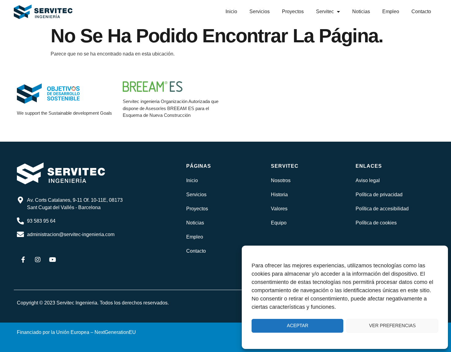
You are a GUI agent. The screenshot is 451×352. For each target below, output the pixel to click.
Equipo (279, 222)
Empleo (390, 11)
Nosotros (281, 180)
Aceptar (297, 325)
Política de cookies (376, 222)
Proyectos (293, 11)
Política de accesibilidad (382, 208)
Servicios (259, 11)
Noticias (361, 11)
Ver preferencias (392, 325)
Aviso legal (368, 180)
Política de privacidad (379, 194)
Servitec (325, 11)
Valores (279, 208)
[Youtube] (52, 260)
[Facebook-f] (23, 260)
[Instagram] (38, 260)
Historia (279, 194)
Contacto (421, 11)
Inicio (231, 11)
